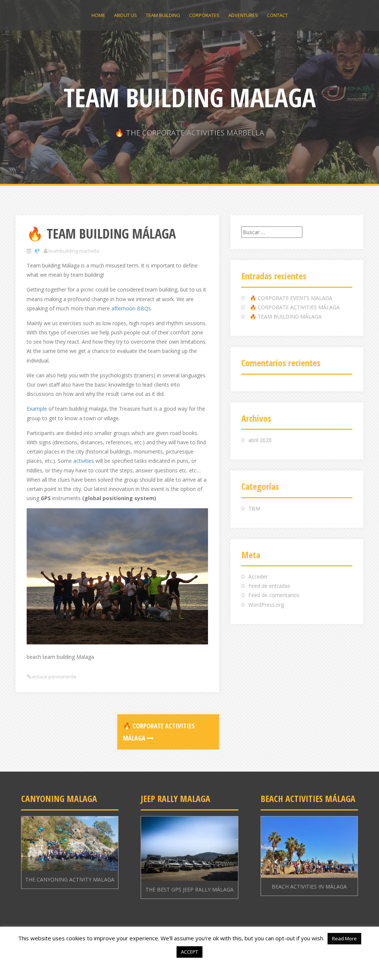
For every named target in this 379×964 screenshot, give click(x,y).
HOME (98, 15)
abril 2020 (260, 440)
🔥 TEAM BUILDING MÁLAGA (286, 316)
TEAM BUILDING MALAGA (190, 97)
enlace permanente (54, 676)
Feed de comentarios (273, 595)
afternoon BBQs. (131, 308)
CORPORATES (204, 15)
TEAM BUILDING (163, 15)
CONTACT (277, 15)
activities (84, 460)
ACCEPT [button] (189, 951)
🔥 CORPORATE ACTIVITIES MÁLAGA (295, 307)
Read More (344, 938)
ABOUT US (125, 15)
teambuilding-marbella (73, 250)
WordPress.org (266, 604)
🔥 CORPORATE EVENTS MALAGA (291, 297)
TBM (254, 508)
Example (37, 408)
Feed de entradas (269, 585)
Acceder (258, 576)
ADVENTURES (243, 15)
